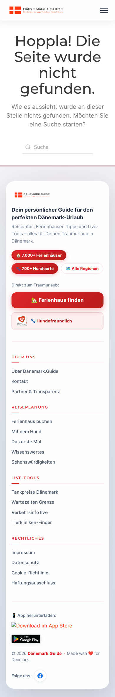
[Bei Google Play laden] (26, 639)
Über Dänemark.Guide (35, 371)
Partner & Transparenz (36, 391)
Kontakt (20, 381)
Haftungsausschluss (33, 583)
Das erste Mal (26, 441)
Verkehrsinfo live (30, 512)
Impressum (23, 552)
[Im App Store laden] (42, 626)
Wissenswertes (28, 452)
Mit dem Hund (26, 431)
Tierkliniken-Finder (32, 522)
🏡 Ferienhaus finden (57, 300)
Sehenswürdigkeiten (33, 462)
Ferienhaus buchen (32, 421)
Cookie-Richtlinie (30, 573)
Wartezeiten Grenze (33, 502)
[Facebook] (40, 676)
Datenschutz (25, 562)
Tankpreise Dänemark (35, 492)
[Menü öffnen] (104, 10)
